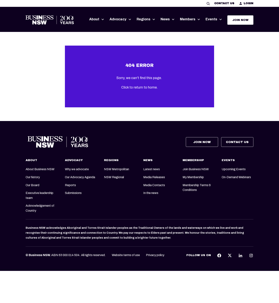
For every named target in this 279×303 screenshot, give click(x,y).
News (165, 19)
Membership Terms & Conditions (197, 188)
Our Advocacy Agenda (80, 177)
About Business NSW (40, 169)
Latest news (151, 169)
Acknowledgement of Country (40, 208)
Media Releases (154, 177)
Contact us (224, 3)
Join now (240, 19)
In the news (150, 193)
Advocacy (118, 19)
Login (248, 3)
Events (211, 19)
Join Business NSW (196, 169)
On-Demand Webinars (236, 177)
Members (187, 19)
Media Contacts (154, 185)
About (94, 19)
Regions (143, 19)
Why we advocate (77, 169)
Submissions (73, 193)
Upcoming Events (234, 169)
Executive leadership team (39, 195)
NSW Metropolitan (116, 169)
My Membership (193, 177)
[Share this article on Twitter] (230, 255)
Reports (70, 185)
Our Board (32, 185)
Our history (33, 177)
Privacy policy (155, 255)
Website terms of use (126, 255)
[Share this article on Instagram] (251, 255)
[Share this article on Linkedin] (240, 255)
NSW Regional (114, 177)
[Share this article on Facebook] (219, 255)
